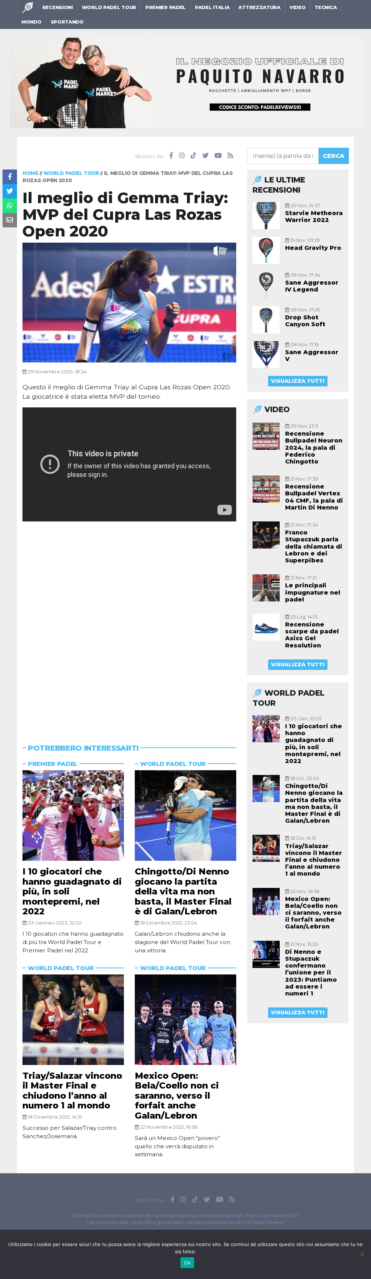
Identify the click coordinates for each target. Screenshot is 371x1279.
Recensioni (57, 7)
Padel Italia (212, 7)
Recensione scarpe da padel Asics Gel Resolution (312, 635)
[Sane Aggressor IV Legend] (266, 285)
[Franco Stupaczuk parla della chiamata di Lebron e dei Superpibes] (266, 535)
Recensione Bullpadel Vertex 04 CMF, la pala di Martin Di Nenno (314, 497)
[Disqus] (129, 621)
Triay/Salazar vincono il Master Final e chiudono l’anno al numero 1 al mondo (72, 1090)
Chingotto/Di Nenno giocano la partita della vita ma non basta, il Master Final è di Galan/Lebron (183, 891)
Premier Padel (165, 7)
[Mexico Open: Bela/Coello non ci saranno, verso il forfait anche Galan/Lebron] (185, 1019)
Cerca (334, 155)
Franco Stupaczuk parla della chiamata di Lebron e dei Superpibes (313, 546)
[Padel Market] (185, 82)
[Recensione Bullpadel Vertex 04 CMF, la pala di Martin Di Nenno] (266, 489)
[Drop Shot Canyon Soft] (266, 320)
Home (30, 173)
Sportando (67, 22)
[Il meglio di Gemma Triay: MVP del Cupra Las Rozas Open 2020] (129, 301)
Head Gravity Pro (313, 247)
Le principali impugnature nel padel (312, 592)
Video (297, 7)
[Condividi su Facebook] (10, 176)
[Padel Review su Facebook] (171, 156)
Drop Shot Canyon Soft (305, 321)
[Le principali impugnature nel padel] (266, 587)
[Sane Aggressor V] (266, 354)
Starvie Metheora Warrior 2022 (314, 216)
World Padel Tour (109, 7)
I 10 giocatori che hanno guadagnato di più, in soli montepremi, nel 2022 (313, 743)
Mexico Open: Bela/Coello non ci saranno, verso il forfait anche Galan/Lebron (177, 1095)
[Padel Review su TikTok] (193, 156)
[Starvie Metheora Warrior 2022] (266, 215)
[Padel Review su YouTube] (218, 156)
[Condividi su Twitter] (10, 191)
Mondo (31, 22)
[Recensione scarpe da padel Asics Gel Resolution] (266, 627)
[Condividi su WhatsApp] (10, 205)
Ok (187, 1263)
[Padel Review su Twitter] (205, 156)
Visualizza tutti (298, 381)
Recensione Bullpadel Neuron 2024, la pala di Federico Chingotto (313, 447)
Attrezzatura (259, 7)
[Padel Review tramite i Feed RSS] (230, 156)
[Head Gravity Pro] (266, 250)
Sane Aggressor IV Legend (311, 286)
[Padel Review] (27, 7)
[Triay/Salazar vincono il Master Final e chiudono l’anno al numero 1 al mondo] (73, 1019)
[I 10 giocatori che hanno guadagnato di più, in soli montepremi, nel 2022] (73, 815)
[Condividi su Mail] (10, 220)
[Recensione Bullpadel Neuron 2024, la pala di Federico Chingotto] (266, 436)
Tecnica (325, 7)
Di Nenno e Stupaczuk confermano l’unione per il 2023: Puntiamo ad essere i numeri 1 (311, 972)
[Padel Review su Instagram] (182, 156)
